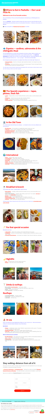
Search (23, 390)
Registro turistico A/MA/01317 (20, 401)
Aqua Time (7, 331)
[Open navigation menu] (42, 3)
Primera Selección (8, 100)
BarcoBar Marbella (9, 336)
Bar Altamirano (8, 128)
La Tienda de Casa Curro (10, 130)
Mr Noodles (7, 160)
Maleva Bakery (8, 191)
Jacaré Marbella (8, 158)
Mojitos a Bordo (8, 338)
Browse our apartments (8, 369)
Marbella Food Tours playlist (19, 26)
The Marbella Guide (19, 369)
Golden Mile (13, 194)
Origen (6, 161)
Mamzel (6, 262)
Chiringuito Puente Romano (10, 235)
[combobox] (22, 378)
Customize (31, 412)
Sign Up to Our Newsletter (6, 401)
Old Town (38, 193)
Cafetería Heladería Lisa (10, 198)
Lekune (6, 95)
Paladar (6, 99)
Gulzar (6, 157)
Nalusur (6, 328)
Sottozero (7, 199)
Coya (6, 261)
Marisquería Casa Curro (9, 131)
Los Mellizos (7, 98)
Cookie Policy (12, 409)
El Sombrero (7, 64)
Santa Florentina (14, 287)
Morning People (8, 197)
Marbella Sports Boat (9, 330)
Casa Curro (7, 129)
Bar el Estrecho (8, 132)
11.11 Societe (7, 159)
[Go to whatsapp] (42, 410)
